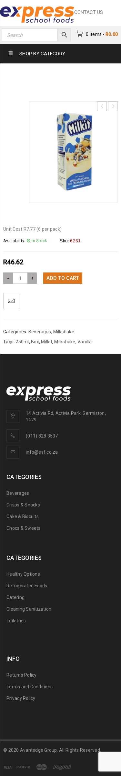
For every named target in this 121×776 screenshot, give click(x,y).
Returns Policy (21, 675)
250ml (22, 341)
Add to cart (62, 278)
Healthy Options (23, 574)
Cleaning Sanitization (28, 609)
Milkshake (77, 67)
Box (35, 341)
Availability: (14, 240)
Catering (15, 597)
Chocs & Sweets (23, 528)
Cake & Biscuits (22, 516)
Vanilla (84, 341)
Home (17, 67)
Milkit (46, 341)
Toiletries (16, 620)
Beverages (44, 67)
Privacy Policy (20, 698)
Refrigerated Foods (26, 585)
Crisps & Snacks (23, 504)
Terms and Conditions (29, 686)
